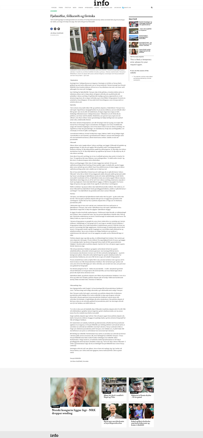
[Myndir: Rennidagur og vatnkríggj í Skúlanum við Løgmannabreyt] (133, 24)
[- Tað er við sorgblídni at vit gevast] (133, 31)
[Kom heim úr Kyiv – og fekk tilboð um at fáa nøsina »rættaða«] (133, 45)
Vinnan (80, 7)
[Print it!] (59, 29)
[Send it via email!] (55, 29)
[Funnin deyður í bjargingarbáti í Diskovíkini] (133, 38)
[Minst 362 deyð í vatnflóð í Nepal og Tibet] (114, 385)
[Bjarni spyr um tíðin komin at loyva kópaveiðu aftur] (114, 411)
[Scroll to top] (199, 434)
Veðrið (97, 7)
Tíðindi (61, 7)
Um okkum (117, 7)
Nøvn (74, 7)
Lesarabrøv (53, 11)
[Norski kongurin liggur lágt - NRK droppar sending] (74, 392)
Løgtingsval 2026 (106, 7)
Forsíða (54, 7)
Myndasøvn (89, 7)
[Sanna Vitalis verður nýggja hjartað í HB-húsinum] (133, 52)
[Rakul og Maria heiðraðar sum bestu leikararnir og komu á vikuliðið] (141, 411)
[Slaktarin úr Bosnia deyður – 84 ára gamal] (141, 385)
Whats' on (127, 7)
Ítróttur (68, 7)
